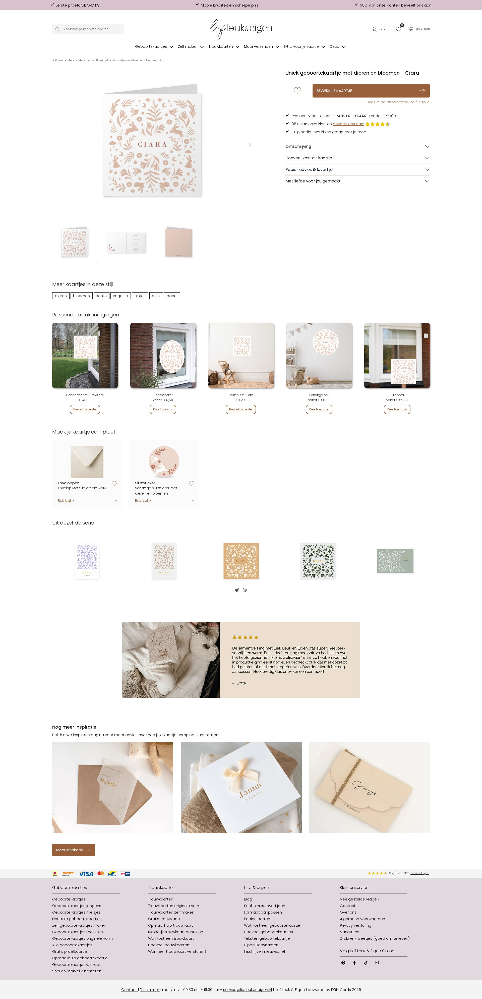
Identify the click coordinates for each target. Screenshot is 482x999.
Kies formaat (163, 409)
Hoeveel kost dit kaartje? (309, 158)
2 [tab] (244, 589)
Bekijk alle (66, 500)
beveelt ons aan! (348, 123)
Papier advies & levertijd (309, 169)
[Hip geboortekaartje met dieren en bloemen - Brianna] (164, 561)
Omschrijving (298, 146)
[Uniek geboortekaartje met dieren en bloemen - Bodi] (395, 561)
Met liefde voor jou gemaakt (313, 181)
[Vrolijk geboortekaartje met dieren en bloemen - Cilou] (241, 561)
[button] (382, 29)
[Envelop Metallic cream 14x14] (87, 462)
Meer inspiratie (70, 849)
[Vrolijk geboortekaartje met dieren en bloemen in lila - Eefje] (87, 561)
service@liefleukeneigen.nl (247, 989)
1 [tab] (237, 589)
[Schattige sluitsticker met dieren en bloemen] (164, 462)
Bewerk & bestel (85, 409)
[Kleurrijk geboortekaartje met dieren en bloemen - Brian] (318, 561)
